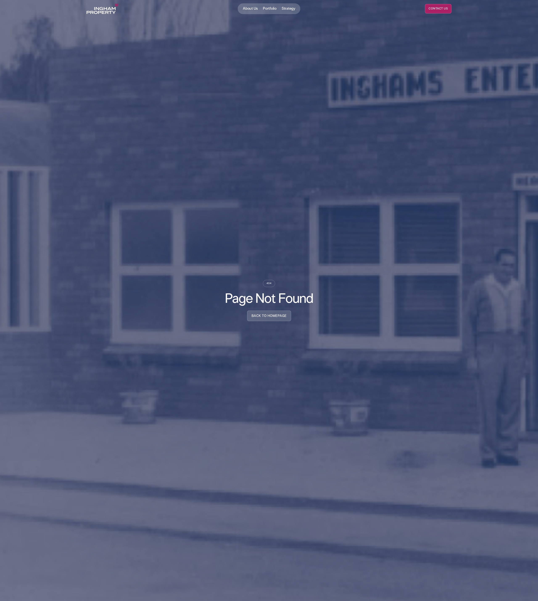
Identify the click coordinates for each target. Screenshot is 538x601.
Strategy (288, 9)
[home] (102, 9)
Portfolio (270, 9)
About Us (250, 9)
